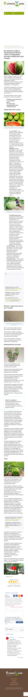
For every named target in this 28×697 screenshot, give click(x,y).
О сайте (14, 680)
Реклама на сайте (14, 684)
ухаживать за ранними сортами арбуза (13, 519)
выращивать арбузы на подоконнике (13, 289)
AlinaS (11, 576)
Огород (10, 45)
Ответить (21, 657)
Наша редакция (14, 682)
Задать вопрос (14, 678)
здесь (12, 295)
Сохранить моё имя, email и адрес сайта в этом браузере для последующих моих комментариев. (14, 619)
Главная (6, 45)
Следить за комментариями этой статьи (9, 622)
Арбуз (17, 45)
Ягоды (14, 45)
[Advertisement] (14, 30)
